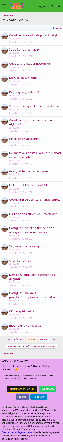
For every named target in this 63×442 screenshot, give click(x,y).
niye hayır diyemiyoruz (25, 325)
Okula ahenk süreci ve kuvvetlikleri (33, 214)
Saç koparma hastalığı (24, 246)
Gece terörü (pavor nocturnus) (30, 64)
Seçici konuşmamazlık (24, 49)
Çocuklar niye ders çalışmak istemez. (34, 199)
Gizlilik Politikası (31, 366)
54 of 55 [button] (31, 339)
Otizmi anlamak (20, 260)
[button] (4, 6)
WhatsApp (48, 389)
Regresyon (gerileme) (24, 92)
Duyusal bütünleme (23, 78)
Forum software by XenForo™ (28, 375)
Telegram (38, 396)
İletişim (6, 366)
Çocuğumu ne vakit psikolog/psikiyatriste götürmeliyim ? (34, 295)
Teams (22, 396)
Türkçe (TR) (22, 361)
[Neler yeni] (52, 6)
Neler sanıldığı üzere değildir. (29, 185)
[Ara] (59, 6)
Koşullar (17, 366)
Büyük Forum (30, 378)
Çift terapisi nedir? (21, 311)
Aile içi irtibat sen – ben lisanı (29, 171)
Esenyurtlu (14, 38)
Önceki (19, 339)
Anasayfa (7, 369)
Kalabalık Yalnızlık (11, 378)
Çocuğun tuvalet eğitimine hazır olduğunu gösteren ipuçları (31, 230)
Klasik (8, 361)
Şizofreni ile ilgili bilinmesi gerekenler (34, 106)
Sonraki (44, 339)
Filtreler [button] (55, 28)
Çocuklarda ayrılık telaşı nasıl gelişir (33, 35)
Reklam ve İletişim (22, 389)
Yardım (46, 366)
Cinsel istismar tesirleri (24, 139)
